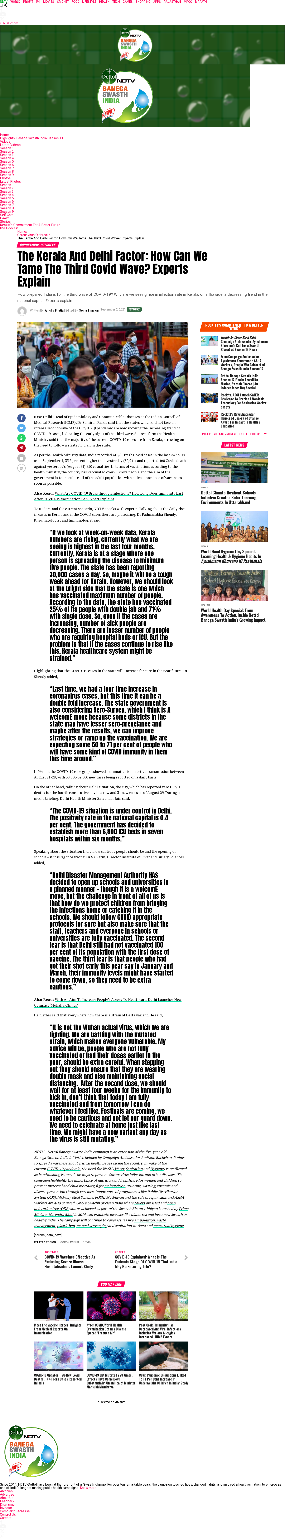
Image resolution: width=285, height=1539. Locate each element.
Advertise (7, 1494)
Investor (6, 1508)
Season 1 (7, 148)
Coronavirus (69, 1242)
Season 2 (7, 151)
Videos (5, 141)
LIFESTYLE (89, 1)
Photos (5, 178)
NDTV (4, 1)
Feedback (7, 1501)
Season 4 (7, 158)
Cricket (63, 1)
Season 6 (7, 165)
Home (4, 135)
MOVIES (48, 1)
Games (128, 1)
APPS (157, 1)
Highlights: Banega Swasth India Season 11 (31, 138)
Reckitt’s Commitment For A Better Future (30, 225)
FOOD (75, 1)
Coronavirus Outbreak (33, 235)
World (15, 1)
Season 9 (7, 175)
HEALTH (104, 1)
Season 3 (7, 155)
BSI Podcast (9, 228)
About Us (6, 1498)
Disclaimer (8, 1504)
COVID (87, 1242)
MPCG (188, 1)
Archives (6, 1491)
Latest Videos (10, 145)
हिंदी (38, 1)
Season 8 (7, 172)
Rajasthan (172, 1)
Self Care (7, 215)
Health (4, 218)
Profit (28, 1)
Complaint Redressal (15, 1511)
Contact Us (8, 1514)
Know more (88, 1488)
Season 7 (7, 168)
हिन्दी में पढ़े (134, 309)
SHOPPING (143, 1)
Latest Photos (10, 182)
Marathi (201, 1)
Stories (5, 222)
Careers (5, 1518)
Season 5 (7, 161)
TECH (116, 1)
